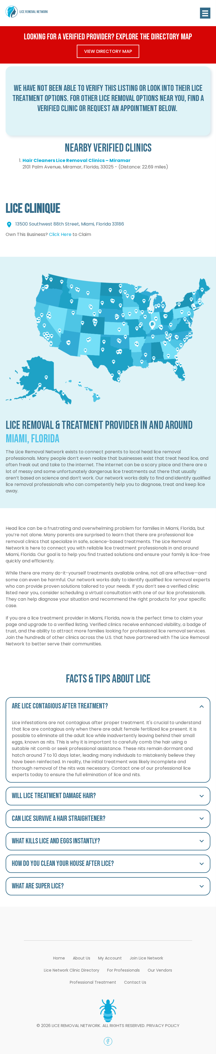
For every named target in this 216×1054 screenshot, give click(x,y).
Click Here (60, 234)
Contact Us (135, 982)
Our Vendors (160, 970)
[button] (108, 706)
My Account (110, 958)
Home (59, 958)
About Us (81, 958)
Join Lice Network (146, 958)
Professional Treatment (93, 982)
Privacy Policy (163, 1025)
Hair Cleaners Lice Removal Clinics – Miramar (76, 160)
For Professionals (123, 970)
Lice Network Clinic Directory (71, 970)
